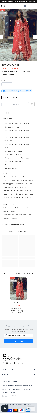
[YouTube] (18, 363)
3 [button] (16, 59)
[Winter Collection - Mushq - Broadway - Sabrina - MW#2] (18, 288)
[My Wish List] (28, 6)
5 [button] (21, 59)
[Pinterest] (11, 363)
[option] (18, 35)
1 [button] (10, 59)
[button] (1, 37)
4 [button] (18, 59)
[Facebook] (3, 363)
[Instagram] (7, 363)
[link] (10, 258)
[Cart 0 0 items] (23, 7)
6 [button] (23, 59)
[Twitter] (22, 363)
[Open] (4, 408)
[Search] (31, 6)
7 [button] (26, 59)
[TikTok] (15, 363)
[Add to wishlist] (32, 104)
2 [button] (13, 59)
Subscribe (18, 341)
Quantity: (4, 80)
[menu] (35, 6)
